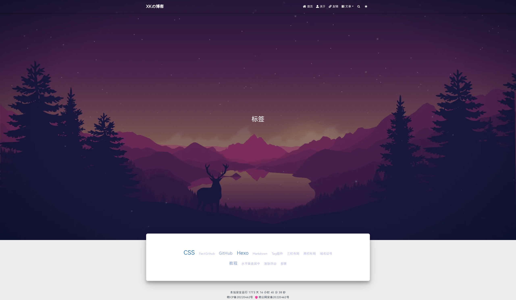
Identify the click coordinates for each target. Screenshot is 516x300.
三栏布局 (293, 253)
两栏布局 (310, 253)
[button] (347, 6)
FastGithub (207, 253)
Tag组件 (277, 253)
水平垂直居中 (250, 263)
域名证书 (326, 253)
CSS (189, 252)
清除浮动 (270, 263)
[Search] (359, 6)
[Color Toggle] (366, 6)
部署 (284, 263)
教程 (233, 263)
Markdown (260, 253)
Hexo (243, 253)
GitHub (226, 253)
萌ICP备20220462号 (240, 297)
